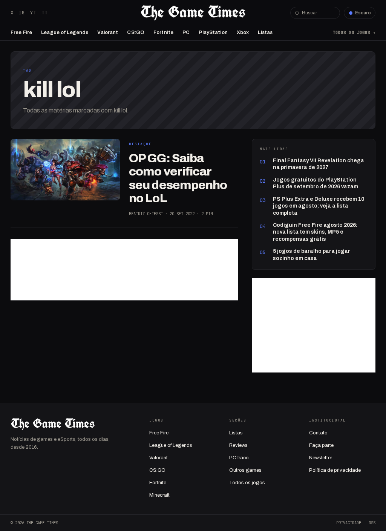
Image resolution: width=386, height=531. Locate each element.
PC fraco (239, 457)
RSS (372, 522)
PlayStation (213, 32)
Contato (318, 433)
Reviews (238, 445)
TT (44, 12)
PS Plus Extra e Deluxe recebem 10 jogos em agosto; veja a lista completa (318, 206)
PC (186, 32)
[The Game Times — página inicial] (193, 12)
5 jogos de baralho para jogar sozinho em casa (311, 254)
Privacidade (348, 522)
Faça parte (321, 445)
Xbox (243, 32)
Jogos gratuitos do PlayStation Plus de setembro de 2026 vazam (315, 183)
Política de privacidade (335, 470)
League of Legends (64, 32)
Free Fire (21, 32)
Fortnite (163, 32)
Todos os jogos (247, 482)
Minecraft (159, 495)
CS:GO (135, 32)
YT (33, 12)
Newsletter (320, 457)
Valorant (107, 32)
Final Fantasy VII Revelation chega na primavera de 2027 (318, 164)
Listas (265, 32)
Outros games (245, 470)
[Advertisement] (124, 269)
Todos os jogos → (354, 32)
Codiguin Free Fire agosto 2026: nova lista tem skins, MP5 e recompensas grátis (315, 232)
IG (22, 12)
